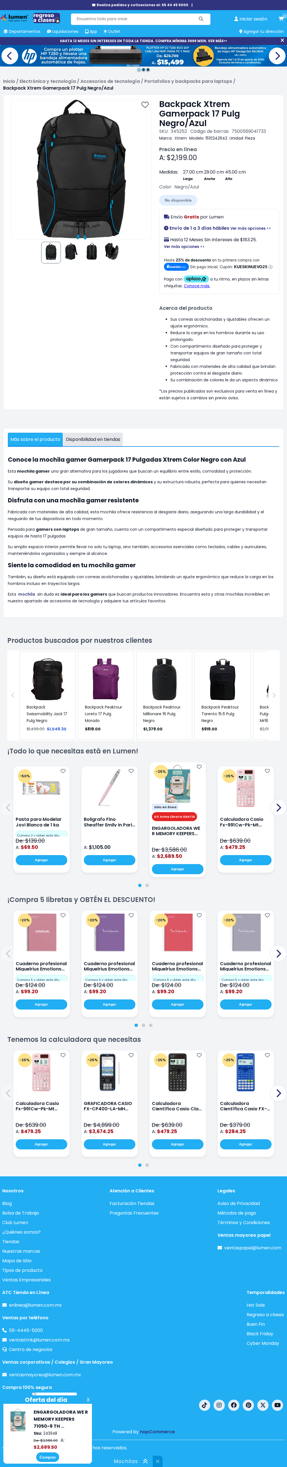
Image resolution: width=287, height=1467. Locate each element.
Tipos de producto (22, 1270)
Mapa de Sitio (17, 1261)
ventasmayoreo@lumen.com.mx (45, 1375)
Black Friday (260, 1334)
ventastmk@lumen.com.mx (39, 1340)
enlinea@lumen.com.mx (35, 1305)
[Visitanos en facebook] (233, 1405)
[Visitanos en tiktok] (204, 1405)
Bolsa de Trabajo (20, 1213)
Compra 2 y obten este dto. (38, 835)
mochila (26, 594)
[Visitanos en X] (263, 1405)
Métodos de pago (236, 1213)
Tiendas (10, 1241)
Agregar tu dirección (263, 31)
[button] (8, 807)
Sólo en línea (165, 807)
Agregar (41, 860)
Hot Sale (256, 1305)
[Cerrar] (282, 40)
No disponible (178, 200)
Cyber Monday (263, 1343)
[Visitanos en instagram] (219, 1405)
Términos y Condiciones (243, 1222)
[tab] (140, 885)
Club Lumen (15, 1222)
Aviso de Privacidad (238, 1203)
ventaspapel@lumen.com (252, 1248)
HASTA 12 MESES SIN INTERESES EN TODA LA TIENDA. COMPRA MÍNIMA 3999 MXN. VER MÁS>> (143, 40)
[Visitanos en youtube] (277, 1405)
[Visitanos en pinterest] (248, 1405)
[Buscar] (201, 19)
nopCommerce (157, 1432)
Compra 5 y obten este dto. (38, 980)
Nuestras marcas (21, 1251)
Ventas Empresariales (26, 1280)
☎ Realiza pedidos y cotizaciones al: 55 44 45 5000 (140, 5)
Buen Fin (256, 1324)
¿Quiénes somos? (21, 1232)
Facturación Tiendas (132, 1203)
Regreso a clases (265, 1314)
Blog (7, 1203)
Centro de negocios (30, 1349)
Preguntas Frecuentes (134, 1213)
